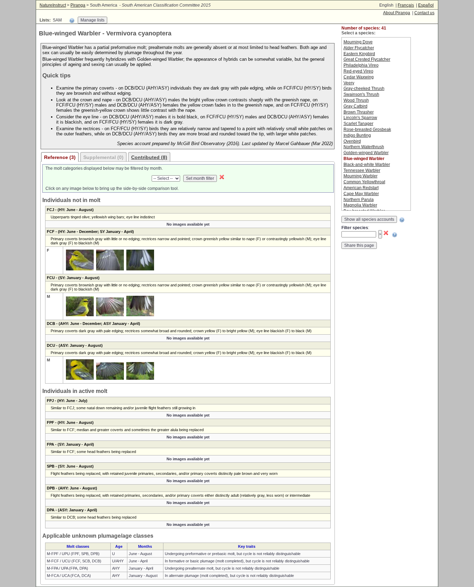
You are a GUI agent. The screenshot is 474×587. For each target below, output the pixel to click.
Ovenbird (352, 141)
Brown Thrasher (359, 112)
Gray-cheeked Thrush (364, 88)
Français (406, 5)
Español (426, 5)
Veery (349, 83)
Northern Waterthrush (364, 146)
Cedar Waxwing (359, 77)
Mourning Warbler (361, 176)
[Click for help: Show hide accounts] (402, 220)
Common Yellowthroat (364, 181)
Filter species (354, 227)
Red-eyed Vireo (358, 71)
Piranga (77, 5)
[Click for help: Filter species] (394, 234)
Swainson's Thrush (361, 94)
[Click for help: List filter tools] (72, 20)
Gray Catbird (355, 106)
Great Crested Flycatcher (367, 59)
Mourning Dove (358, 42)
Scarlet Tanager (358, 123)
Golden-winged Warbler (366, 152)
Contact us (424, 12)
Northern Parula (359, 199)
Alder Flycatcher (359, 47)
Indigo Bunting (357, 135)
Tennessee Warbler (362, 170)
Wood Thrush (356, 100)
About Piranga (396, 12)
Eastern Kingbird (359, 53)
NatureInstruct (53, 5)
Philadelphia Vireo (361, 65)
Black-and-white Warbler (367, 164)
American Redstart (361, 187)
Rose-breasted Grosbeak (367, 129)
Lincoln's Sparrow (360, 117)
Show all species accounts (369, 219)
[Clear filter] (222, 178)
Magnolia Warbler (360, 205)
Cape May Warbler (361, 193)
